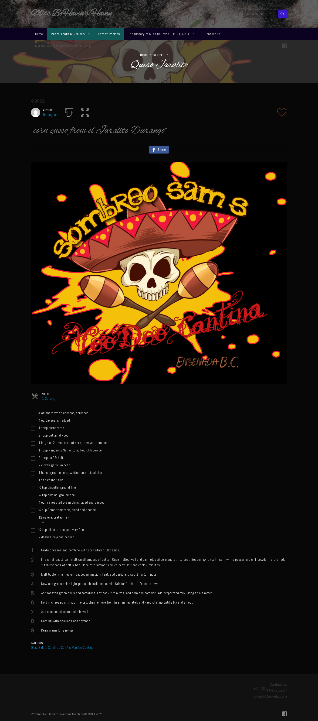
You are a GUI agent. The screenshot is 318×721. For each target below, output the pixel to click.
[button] (85, 111)
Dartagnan (50, 114)
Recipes (159, 55)
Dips (34, 647)
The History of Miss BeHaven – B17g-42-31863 (162, 33)
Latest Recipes (109, 33)
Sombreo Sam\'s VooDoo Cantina (70, 647)
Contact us (213, 33)
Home (39, 33)
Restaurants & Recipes (68, 33)
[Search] (282, 14)
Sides (42, 647)
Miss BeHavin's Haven (71, 13)
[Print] (69, 111)
